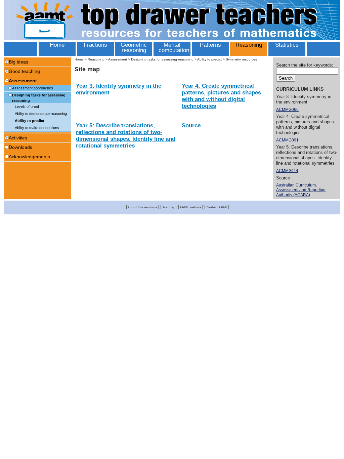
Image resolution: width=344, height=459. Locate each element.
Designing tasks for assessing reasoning (39, 97)
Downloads (20, 147)
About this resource (142, 207)
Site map (168, 207)
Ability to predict (29, 121)
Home (79, 59)
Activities (18, 137)
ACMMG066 (287, 110)
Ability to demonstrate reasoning (41, 114)
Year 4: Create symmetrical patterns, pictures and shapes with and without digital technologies (221, 96)
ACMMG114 (287, 171)
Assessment (23, 80)
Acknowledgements (29, 156)
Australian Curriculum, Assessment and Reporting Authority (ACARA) (301, 190)
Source (191, 125)
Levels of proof (27, 107)
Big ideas (18, 62)
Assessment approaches (32, 88)
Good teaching (24, 71)
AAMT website (190, 207)
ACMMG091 (287, 140)
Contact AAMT (217, 207)
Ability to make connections (37, 128)
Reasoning (96, 59)
